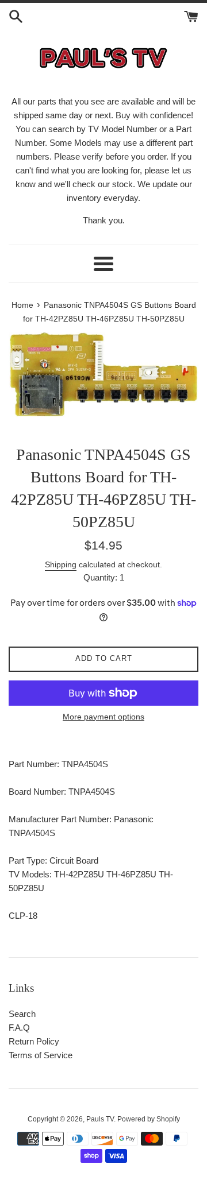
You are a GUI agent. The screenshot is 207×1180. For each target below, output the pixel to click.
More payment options (103, 716)
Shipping (60, 564)
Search (22, 1014)
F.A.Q (19, 1027)
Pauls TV (100, 1119)
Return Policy (34, 1041)
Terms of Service (40, 1055)
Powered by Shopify (148, 1119)
